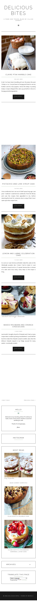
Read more (18, 96)
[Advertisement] (18, 123)
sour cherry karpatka (18, 483)
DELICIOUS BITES (18, 10)
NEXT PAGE (6, 400)
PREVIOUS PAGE (29, 400)
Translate (24, 580)
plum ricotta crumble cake (18, 516)
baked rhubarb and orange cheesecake (18, 326)
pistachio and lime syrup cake (18, 184)
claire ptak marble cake (18, 75)
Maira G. (31, 596)
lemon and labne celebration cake (18, 254)
